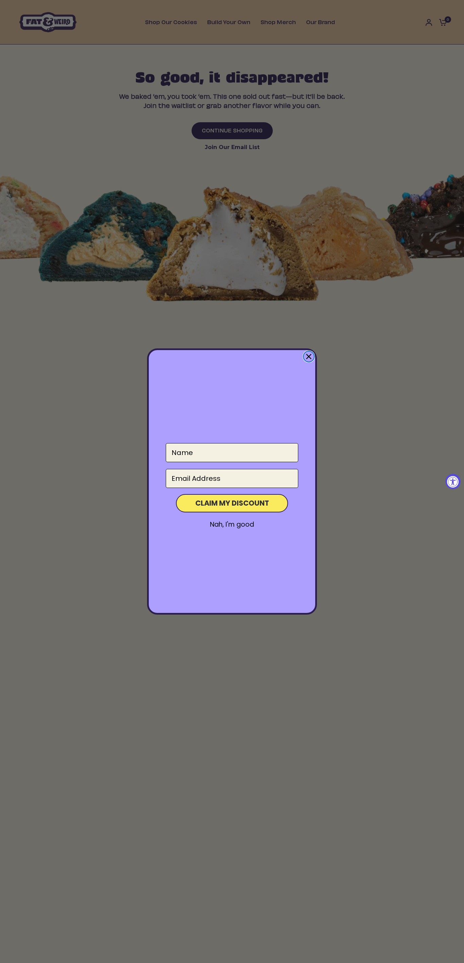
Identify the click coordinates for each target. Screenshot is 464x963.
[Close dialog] (308, 356)
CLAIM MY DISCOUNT (232, 503)
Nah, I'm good (232, 524)
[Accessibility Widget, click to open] (453, 481)
